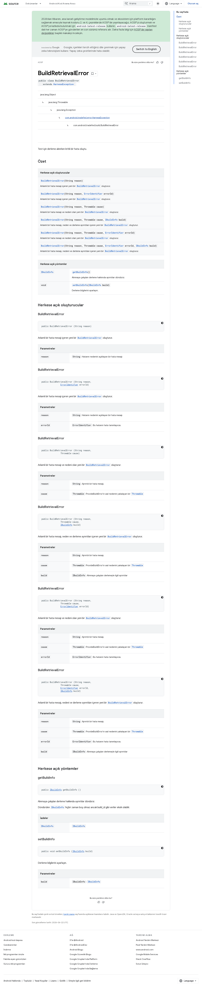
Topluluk (28, 981)
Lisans (53, 981)
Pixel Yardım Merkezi (145, 945)
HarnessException (63, 84)
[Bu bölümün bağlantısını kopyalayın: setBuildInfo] (58, 839)
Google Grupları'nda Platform (83, 959)
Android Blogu (76, 949)
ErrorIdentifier (93, 193)
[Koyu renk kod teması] (162, 323)
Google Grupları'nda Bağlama (84, 968)
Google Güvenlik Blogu (80, 954)
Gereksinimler (10, 945)
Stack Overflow (143, 959)
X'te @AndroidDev (78, 945)
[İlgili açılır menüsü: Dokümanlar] (42, 3)
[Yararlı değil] (162, 62)
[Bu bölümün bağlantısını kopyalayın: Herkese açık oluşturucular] (87, 305)
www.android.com (144, 949)
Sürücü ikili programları (14, 963)
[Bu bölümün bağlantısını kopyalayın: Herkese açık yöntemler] (81, 769)
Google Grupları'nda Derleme (84, 963)
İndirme (7, 949)
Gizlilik (62, 981)
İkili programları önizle (14, 954)
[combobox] (138, 3)
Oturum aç (193, 3)
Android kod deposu (13, 940)
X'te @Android (76, 940)
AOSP (40, 62)
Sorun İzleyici (142, 963)
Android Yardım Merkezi (147, 940)
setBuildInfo (80, 285)
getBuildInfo (80, 272)
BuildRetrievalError (52, 180)
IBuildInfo (111, 219)
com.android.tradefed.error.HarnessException (87, 117)
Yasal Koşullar (41, 981)
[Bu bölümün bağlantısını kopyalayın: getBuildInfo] (58, 778)
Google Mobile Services (147, 954)
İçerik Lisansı (69, 914)
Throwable (137, 493)
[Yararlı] (157, 62)
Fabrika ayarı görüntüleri (15, 959)
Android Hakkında (12, 981)
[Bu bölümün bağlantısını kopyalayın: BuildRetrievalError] (67, 314)
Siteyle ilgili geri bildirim (79, 981)
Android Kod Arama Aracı (62, 3)
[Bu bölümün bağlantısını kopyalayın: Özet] (49, 161)
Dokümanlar (32, 3)
